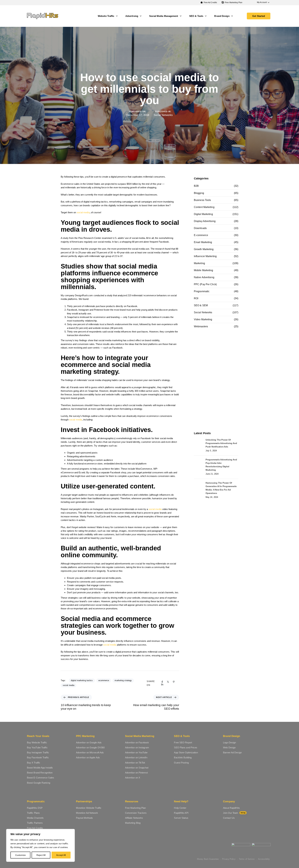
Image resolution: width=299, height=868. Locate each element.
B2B (196, 186)
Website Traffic (106, 16)
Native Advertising (204, 277)
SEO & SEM (201, 305)
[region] (40, 845)
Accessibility (264, 859)
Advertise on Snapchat (136, 767)
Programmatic (201, 291)
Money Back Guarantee (208, 859)
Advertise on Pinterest (136, 772)
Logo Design (229, 742)
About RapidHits (231, 808)
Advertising (131, 16)
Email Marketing (203, 242)
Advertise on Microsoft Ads (90, 752)
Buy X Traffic (33, 762)
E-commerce (201, 235)
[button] (261, 2)
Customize (20, 855)
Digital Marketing (203, 214)
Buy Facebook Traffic (38, 757)
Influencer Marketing (205, 256)
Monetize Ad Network (87, 813)
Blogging (199, 193)
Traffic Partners (35, 823)
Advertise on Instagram (137, 747)
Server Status (181, 818)
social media (83, 212)
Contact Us (229, 818)
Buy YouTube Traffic (37, 747)
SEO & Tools (196, 16)
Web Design (229, 747)
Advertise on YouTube (136, 752)
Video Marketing (203, 319)
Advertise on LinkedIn (136, 757)
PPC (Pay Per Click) (205, 284)
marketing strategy (123, 680)
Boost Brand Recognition (39, 772)
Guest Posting (181, 762)
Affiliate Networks (134, 818)
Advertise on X (132, 777)
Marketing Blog (132, 823)
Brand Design (221, 16)
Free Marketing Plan (233, 2)
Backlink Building (183, 757)
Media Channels (35, 818)
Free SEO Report (183, 742)
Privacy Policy (228, 859)
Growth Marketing (204, 249)
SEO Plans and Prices (185, 747)
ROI (196, 298)
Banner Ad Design (232, 752)
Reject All (40, 855)
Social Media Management (163, 16)
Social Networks (163, 115)
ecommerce (103, 680)
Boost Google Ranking (38, 782)
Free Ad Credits (210, 2)
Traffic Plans (33, 813)
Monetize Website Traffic (88, 808)
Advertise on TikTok (135, 762)
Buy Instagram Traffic (38, 752)
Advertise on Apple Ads (88, 757)
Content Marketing (204, 207)
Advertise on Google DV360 (90, 747)
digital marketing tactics (82, 680)
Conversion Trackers (136, 813)
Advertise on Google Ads (89, 742)
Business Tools (202, 200)
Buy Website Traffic (37, 742)
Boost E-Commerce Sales (40, 777)
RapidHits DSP (35, 808)
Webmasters (201, 326)
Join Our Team (234, 813)
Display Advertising (205, 221)
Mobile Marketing (203, 270)
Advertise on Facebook (137, 742)
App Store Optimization (186, 752)
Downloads (200, 228)
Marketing (199, 263)
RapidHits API (181, 813)
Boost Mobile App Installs (40, 767)
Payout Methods (84, 818)
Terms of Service (247, 859)
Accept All (61, 855)
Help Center (180, 808)
